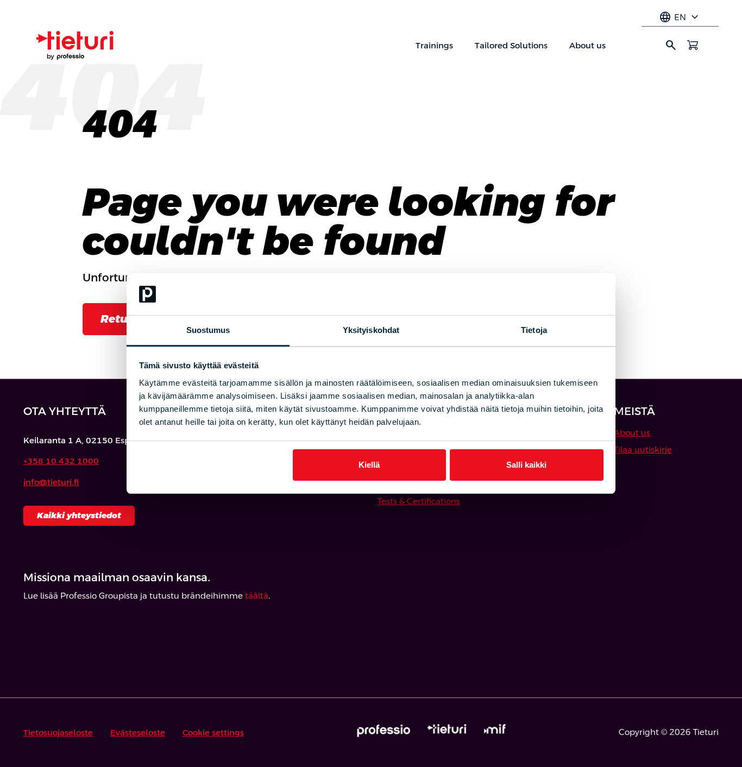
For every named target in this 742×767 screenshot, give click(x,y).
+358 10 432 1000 (61, 461)
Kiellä (369, 464)
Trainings (434, 45)
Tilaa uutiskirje (643, 449)
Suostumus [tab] (208, 330)
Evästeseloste (137, 732)
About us (587, 45)
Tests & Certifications (419, 501)
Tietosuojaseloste (58, 732)
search (670, 45)
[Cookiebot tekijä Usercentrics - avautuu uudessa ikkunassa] (555, 294)
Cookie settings (213, 732)
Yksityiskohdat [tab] (371, 330)
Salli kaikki (526, 464)
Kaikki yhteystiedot (79, 515)
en (680, 17)
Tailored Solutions (511, 45)
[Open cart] (692, 45)
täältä (256, 595)
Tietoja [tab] (534, 330)
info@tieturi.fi (51, 482)
